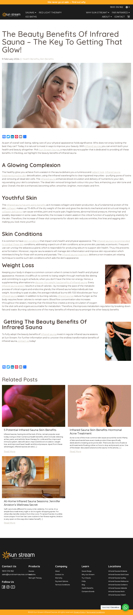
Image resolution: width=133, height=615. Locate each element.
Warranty (58, 578)
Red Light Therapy (50, 12)
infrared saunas (93, 146)
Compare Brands (88, 591)
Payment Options (61, 581)
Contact (119, 17)
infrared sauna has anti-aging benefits (26, 205)
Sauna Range (86, 571)
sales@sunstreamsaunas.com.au (16, 574)
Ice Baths (31, 17)
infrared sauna (48, 179)
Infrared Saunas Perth (116, 591)
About (106, 17)
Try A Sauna (86, 578)
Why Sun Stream (88, 574)
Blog (83, 585)
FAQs (84, 581)
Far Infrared (120, 12)
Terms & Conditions (62, 585)
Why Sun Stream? (96, 12)
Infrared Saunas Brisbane (117, 571)
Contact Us (59, 574)
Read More (9, 451)
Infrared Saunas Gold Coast (118, 574)
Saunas (29, 12)
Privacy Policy (79, 612)
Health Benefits (31, 59)
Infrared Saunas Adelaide (117, 588)
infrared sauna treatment (75, 254)
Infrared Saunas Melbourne (118, 581)
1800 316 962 (116, 7)
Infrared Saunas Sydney (117, 578)
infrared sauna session (13, 286)
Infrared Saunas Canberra (118, 585)
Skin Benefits (47, 59)
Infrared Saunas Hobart (117, 595)
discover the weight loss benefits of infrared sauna (61, 282)
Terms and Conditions (96, 612)
